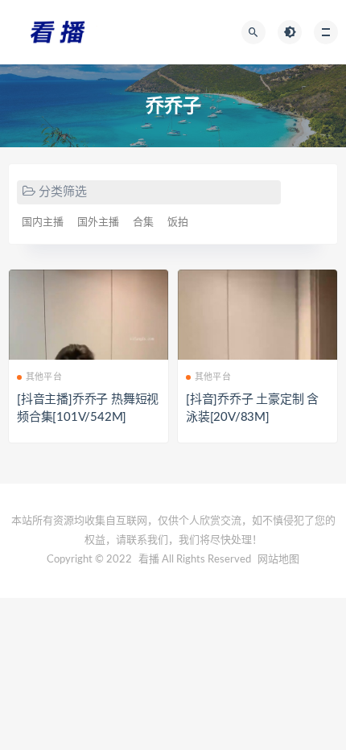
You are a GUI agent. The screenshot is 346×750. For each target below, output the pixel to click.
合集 (143, 222)
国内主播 (43, 222)
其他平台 (44, 377)
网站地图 (278, 559)
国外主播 (98, 222)
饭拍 (177, 222)
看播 (148, 559)
